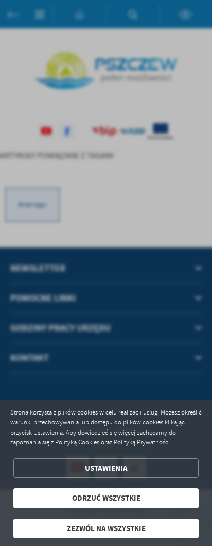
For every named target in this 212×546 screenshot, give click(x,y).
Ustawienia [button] (106, 468)
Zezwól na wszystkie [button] (106, 528)
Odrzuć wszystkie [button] (106, 498)
